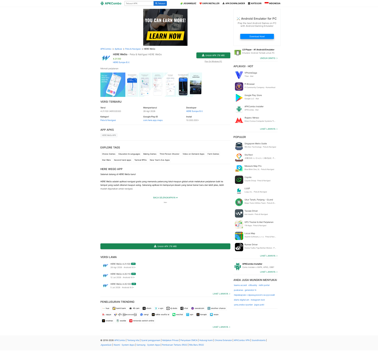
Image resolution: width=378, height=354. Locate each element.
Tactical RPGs (140, 160)
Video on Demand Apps (193, 154)
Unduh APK (215, 55)
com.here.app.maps (153, 120)
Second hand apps (122, 160)
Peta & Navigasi (108, 120)
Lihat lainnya (220, 293)
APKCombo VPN (242, 340)
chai (186, 308)
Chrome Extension (223, 340)
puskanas (238, 290)
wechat (179, 314)
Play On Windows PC (213, 61)
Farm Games (213, 154)
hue (107, 308)
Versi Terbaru (111, 101)
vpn (191, 314)
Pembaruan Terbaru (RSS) (174, 345)
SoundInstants (258, 340)
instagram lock (258, 299)
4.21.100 (110, 111)
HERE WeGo (120, 54)
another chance (218, 308)
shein (148, 308)
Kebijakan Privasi (170, 340)
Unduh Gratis (267, 58)
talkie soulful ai (162, 314)
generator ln (250, 290)
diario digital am (241, 299)
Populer (239, 137)
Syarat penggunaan (150, 340)
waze (216, 314)
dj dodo (173, 308)
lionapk (203, 314)
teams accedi (240, 285)
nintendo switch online (143, 320)
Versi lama (108, 257)
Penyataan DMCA (188, 340)
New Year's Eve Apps (160, 160)
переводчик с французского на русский (254, 295)
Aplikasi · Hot (243, 66)
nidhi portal (264, 285)
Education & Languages (129, 154)
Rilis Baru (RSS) (196, 345)
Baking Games (149, 154)
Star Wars (106, 160)
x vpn (160, 308)
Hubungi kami (206, 340)
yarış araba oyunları (243, 304)
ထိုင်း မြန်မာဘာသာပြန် (127, 314)
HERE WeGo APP (111, 169)
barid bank (121, 308)
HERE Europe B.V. (121, 62)
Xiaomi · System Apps (124, 345)
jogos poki (259, 304)
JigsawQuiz (106, 345)
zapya (108, 314)
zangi (146, 314)
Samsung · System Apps (148, 345)
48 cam (136, 308)
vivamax (109, 320)
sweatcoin (199, 308)
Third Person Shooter (169, 154)
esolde (123, 320)
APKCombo (105, 49)
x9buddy (252, 285)
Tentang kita (133, 340)
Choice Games (108, 154)
